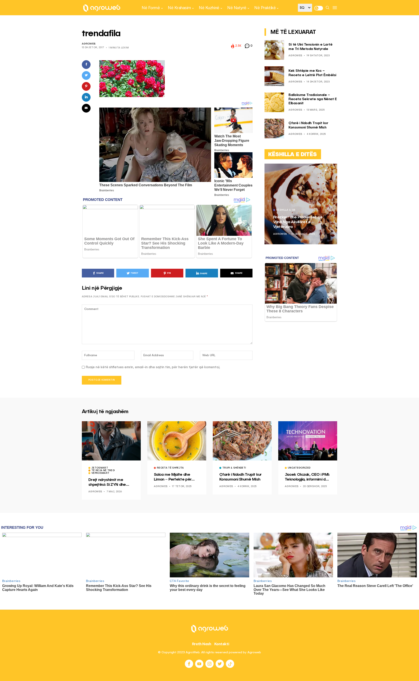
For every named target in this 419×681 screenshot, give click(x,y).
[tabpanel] (300, 204)
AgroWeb (88, 44)
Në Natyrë (236, 7)
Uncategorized (299, 468)
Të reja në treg (103, 471)
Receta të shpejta (170, 468)
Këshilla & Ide (286, 210)
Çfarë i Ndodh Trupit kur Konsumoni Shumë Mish (240, 477)
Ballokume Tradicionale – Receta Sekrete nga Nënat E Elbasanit (312, 99)
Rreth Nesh (201, 644)
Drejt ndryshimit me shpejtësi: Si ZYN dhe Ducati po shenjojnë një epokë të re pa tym (108, 482)
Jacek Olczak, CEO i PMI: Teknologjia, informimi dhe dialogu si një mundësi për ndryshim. (307, 477)
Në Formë (151, 7)
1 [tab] (325, 170)
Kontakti (221, 644)
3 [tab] (330, 170)
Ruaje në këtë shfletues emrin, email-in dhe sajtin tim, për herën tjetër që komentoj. (153, 367)
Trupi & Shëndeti (234, 468)
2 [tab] (328, 170)
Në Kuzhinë (209, 7)
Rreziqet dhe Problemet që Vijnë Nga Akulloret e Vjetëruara (297, 222)
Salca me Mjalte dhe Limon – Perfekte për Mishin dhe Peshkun (172, 477)
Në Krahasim (179, 7)
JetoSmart (99, 468)
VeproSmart (100, 473)
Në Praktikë (265, 7)
